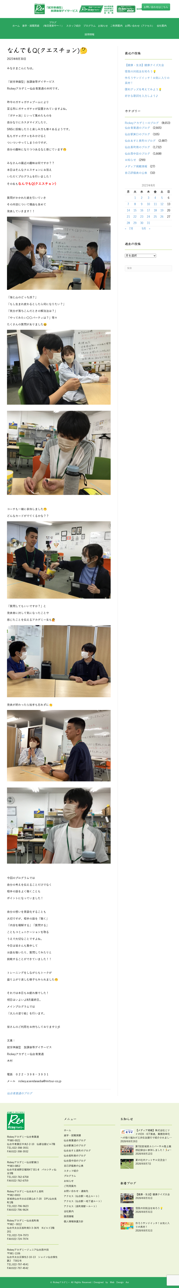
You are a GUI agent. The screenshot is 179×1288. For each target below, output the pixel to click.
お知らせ (103, 25)
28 (128, 223)
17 (148, 210)
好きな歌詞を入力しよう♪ (141, 96)
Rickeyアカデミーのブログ (142, 123)
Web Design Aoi (119, 1282)
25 (155, 216)
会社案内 (162, 25)
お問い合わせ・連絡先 (76, 1191)
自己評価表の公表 (136, 173)
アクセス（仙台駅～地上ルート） (82, 1196)
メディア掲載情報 (136, 166)
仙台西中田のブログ (137, 153)
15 (135, 210)
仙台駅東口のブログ (137, 134)
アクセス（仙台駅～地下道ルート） (83, 1201)
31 (148, 223)
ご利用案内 (116, 25)
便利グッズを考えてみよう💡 (143, 89)
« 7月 (129, 228)
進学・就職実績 (30, 25)
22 (135, 216)
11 (155, 204)
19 (161, 210)
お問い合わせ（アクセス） (139, 25)
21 (128, 216)
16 (141, 210)
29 (135, 223)
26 (161, 216)
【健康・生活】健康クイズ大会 (144, 65)
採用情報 (89, 34)
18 (155, 210)
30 (141, 223)
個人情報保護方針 (73, 1221)
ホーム (16, 25)
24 (148, 216)
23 (141, 216)
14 (128, 210)
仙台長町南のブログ (137, 147)
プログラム (70, 1176)
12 (161, 204)
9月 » (146, 228)
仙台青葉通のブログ (19, 1093)
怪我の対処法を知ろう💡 (140, 71)
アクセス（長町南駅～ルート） (81, 1206)
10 (148, 204)
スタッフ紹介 (73, 25)
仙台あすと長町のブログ (140, 140)
